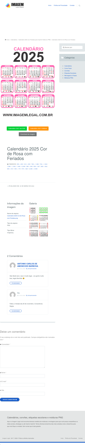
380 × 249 (29, 166)
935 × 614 (10, 169)
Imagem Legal (6, 438)
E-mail (4, 381)
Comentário (6, 344)
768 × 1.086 (35, 164)
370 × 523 (25, 169)
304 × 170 (17, 169)
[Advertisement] (42, 23)
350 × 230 (20, 164)
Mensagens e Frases (70, 75)
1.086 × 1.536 (11, 166)
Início (49, 5)
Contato (72, 5)
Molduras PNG (68, 78)
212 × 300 (27, 164)
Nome (3, 372)
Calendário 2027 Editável (38, 128)
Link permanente (32, 268)
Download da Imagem (27, 134)
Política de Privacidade (60, 5)
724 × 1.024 (43, 164)
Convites (67, 71)
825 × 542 (44, 166)
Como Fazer (68, 68)
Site (2, 390)
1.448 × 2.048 (21, 166)
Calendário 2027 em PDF (16, 128)
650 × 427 (37, 166)
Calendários (68, 66)
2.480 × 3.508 (33, 169)
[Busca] (78, 4)
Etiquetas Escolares (70, 73)
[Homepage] (14, 5)
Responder (16, 283)
